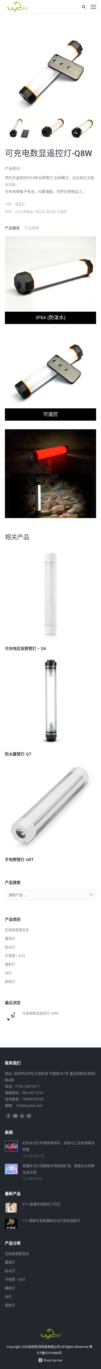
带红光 (40, 211)
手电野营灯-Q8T (19, 859)
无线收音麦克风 (17, 929)
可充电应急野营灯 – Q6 (25, 648)
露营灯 (20, 204)
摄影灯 (10, 964)
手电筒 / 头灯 (15, 955)
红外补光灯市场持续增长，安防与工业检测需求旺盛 (59, 1146)
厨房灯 (10, 981)
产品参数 (32, 227)
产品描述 (12, 227)
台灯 (8, 972)
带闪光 (51, 211)
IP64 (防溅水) (24, 211)
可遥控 (62, 211)
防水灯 (10, 947)
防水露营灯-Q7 (18, 754)
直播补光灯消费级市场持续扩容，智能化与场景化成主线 (59, 1168)
